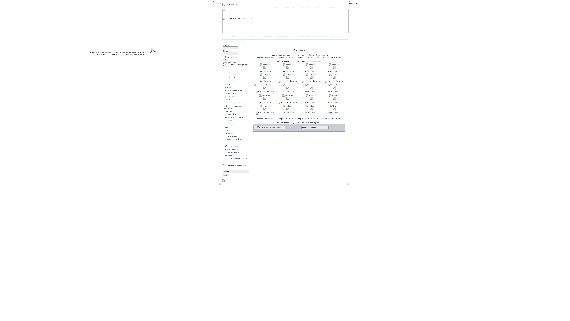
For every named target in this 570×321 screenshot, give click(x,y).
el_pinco (312, 95)
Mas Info (133, 54)
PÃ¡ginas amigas (231, 146)
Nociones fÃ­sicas (232, 114)
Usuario (226, 45)
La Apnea (228, 111)
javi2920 (289, 106)
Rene (335, 106)
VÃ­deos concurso (318, 37)
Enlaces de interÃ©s (233, 139)
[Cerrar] (155, 50)
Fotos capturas (285, 37)
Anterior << (269, 57)
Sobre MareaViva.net (233, 90)
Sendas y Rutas (231, 155)
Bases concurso (302, 37)
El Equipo (228, 120)
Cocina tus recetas (232, 152)
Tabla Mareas (290, 7)
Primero (260, 57)
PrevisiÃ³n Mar (304, 7)
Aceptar (141, 54)
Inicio (276, 7)
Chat (226, 130)
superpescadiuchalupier (266, 85)
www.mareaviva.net (285, 186)
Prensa (335, 37)
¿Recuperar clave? (230, 63)
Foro (251, 37)
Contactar (332, 7)
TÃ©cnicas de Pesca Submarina (232, 107)
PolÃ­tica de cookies (232, 149)
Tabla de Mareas (231, 96)
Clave (225, 51)
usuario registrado (314, 61)
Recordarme (232, 57)
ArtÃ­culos (228, 87)
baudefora (312, 85)
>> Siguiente (330, 57)
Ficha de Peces (231, 77)
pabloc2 (335, 74)
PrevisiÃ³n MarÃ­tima (233, 93)
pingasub (289, 85)
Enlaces (318, 7)
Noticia (227, 84)
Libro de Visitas (231, 136)
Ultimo (338, 57)
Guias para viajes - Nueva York (237, 158)
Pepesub (266, 64)
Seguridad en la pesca (234, 117)
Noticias (268, 37)
